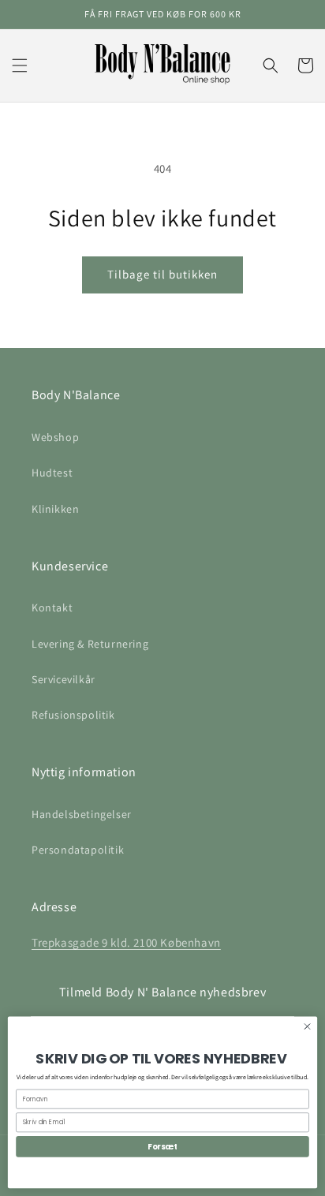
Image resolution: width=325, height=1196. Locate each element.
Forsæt (162, 1146)
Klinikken (55, 509)
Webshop (55, 437)
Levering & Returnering (90, 644)
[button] (19, 65)
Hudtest (52, 472)
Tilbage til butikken (162, 274)
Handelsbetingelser (82, 814)
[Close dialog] (307, 1026)
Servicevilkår (63, 679)
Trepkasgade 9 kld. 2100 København (126, 942)
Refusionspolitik (73, 715)
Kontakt (52, 607)
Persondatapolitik (78, 850)
